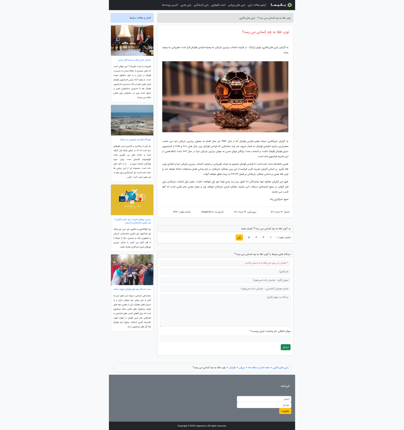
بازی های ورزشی (236, 5)
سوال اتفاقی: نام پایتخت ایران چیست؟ (270, 331)
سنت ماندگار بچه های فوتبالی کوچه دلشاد (132, 289)
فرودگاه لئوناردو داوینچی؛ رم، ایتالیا (135, 139)
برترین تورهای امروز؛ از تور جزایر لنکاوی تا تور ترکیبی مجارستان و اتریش (132, 221)
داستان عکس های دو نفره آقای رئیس (134, 60)
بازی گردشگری (201, 5)
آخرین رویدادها (170, 5)
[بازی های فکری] (281, 5)
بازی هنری (186, 5)
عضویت (285, 411)
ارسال (285, 347)
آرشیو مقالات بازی (257, 5)
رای (239, 237)
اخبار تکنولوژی (218, 5)
